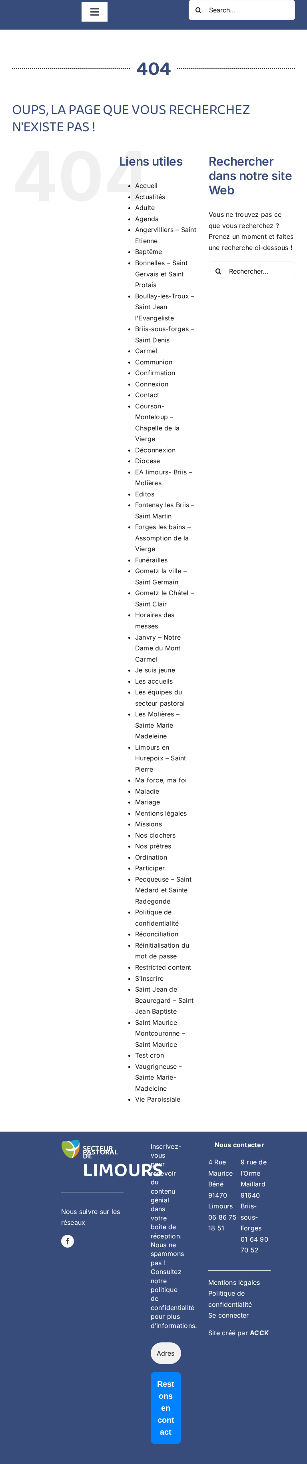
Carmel (146, 351)
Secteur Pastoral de (101, 1152)
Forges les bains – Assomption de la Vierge (163, 538)
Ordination (151, 857)
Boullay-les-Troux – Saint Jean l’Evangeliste (165, 307)
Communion (153, 362)
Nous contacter (239, 1145)
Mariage (147, 802)
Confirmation (155, 373)
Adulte (145, 208)
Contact (147, 395)
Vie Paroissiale (158, 1099)
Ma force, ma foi (161, 780)
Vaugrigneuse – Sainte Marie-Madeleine (158, 1077)
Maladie (147, 791)
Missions (148, 824)
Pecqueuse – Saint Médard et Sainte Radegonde (163, 890)
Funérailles (151, 560)
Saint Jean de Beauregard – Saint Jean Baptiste (164, 1000)
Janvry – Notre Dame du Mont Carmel (158, 648)
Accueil (146, 186)
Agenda (147, 219)
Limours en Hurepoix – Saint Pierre (160, 758)
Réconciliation (156, 934)
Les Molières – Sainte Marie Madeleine (157, 725)
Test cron (149, 1055)
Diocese (147, 461)
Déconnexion (155, 450)
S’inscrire (149, 978)
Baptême (148, 252)
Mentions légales (161, 813)
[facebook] (67, 1241)
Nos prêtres (153, 846)
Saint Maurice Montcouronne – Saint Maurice (160, 1033)
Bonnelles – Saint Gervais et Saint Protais (161, 274)
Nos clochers (155, 835)
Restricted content (163, 967)
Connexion (151, 384)
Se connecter (228, 1315)
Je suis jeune (155, 670)
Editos (144, 494)
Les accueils (154, 681)
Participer (150, 868)
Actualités (150, 197)
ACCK (259, 1333)
